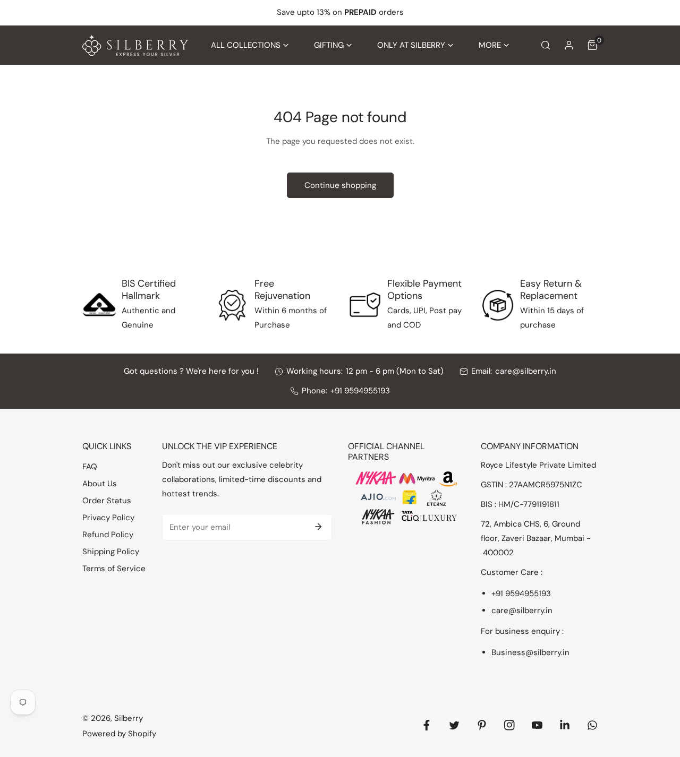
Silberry (128, 718)
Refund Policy (107, 534)
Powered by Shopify (119, 733)
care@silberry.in (525, 371)
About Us (99, 483)
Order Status (106, 500)
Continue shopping (340, 185)
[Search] (545, 45)
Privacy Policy (108, 517)
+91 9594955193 (360, 390)
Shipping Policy (110, 551)
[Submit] (318, 526)
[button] (249, 45)
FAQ (89, 466)
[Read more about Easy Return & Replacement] (498, 305)
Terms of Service (114, 568)
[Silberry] (135, 45)
